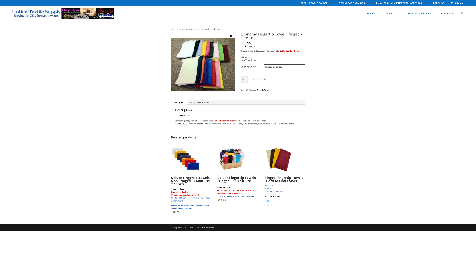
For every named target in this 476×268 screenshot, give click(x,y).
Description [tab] (179, 102)
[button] (231, 36)
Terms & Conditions (418, 13)
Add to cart (259, 79)
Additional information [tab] (200, 102)
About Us (391, 13)
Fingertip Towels (183, 29)
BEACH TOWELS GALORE (314, 3)
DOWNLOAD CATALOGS (352, 3)
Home (370, 13)
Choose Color (248, 66)
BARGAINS (438, 3)
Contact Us (447, 13)
